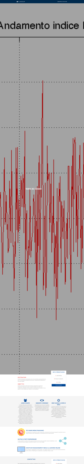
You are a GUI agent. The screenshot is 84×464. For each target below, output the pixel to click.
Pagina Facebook (59, 378)
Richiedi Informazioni (59, 385)
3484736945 (59, 375)
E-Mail (59, 382)
